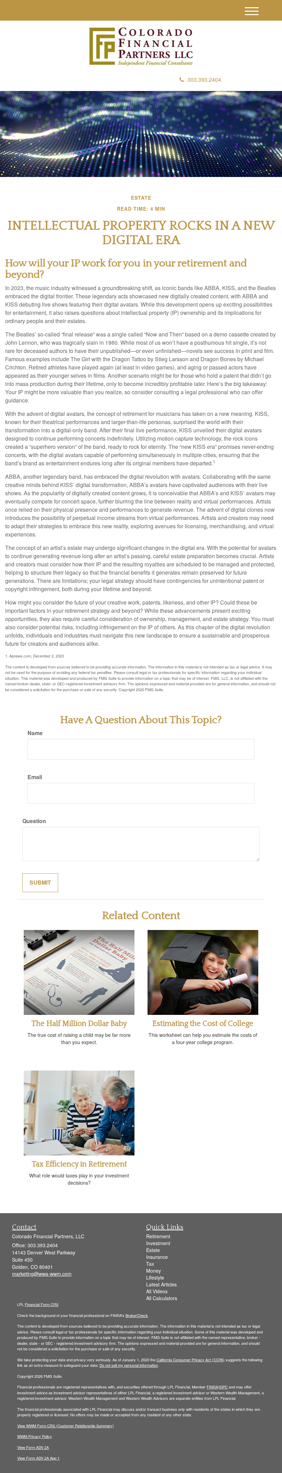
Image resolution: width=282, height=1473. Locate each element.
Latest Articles (161, 1284)
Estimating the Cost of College (202, 1023)
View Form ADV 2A (33, 1447)
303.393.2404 (204, 80)
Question (34, 821)
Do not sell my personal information (128, 1365)
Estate (153, 1250)
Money (153, 1270)
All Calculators (161, 1298)
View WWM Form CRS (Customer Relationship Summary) (65, 1425)
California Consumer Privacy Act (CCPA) (190, 1359)
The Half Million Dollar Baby (79, 1023)
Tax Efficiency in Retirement (79, 1164)
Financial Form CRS (41, 1304)
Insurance (157, 1256)
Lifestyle (155, 1277)
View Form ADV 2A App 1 (38, 1458)
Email (35, 777)
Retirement (158, 1236)
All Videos (156, 1291)
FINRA (212, 1386)
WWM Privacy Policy (34, 1436)
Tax (150, 1263)
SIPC (223, 1386)
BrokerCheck (137, 1315)
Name (35, 733)
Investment (158, 1243)
